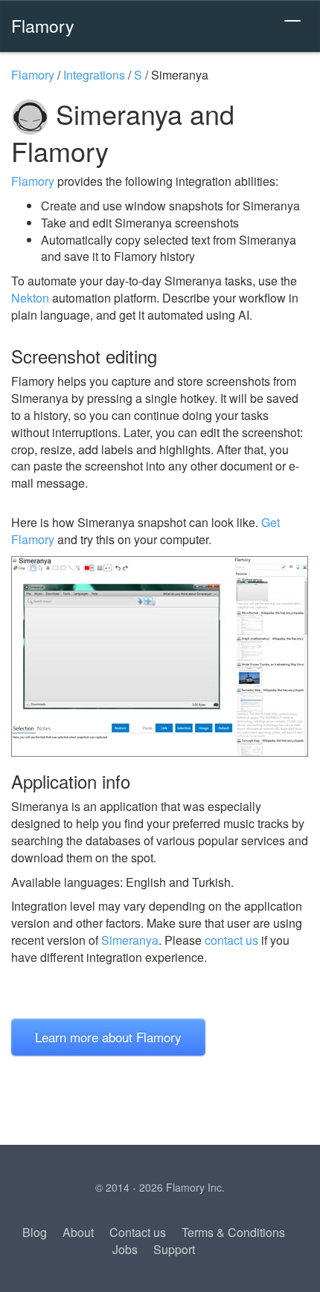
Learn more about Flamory (108, 1036)
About (78, 1232)
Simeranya (130, 940)
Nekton (30, 297)
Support (174, 1249)
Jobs (125, 1249)
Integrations (94, 74)
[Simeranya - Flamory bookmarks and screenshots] (160, 656)
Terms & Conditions (233, 1232)
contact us (231, 940)
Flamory (42, 25)
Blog (34, 1232)
